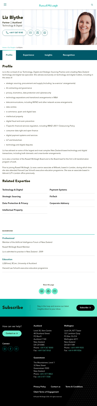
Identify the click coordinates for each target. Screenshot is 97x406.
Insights (48, 55)
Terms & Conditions (74, 387)
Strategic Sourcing (11, 197)
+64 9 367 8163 (44, 351)
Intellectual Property (12, 210)
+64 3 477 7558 (43, 377)
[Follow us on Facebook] (10, 348)
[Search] (92, 4)
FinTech (53, 197)
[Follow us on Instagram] (16, 348)
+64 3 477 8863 (46, 374)
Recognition (69, 55)
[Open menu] (5, 4)
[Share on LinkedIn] (42, 291)
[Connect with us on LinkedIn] (4, 348)
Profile (9, 55)
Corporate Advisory (59, 203)
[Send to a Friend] (55, 291)
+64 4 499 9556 (74, 351)
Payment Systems (58, 190)
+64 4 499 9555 (77, 348)
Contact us (10, 333)
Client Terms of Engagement (46, 392)
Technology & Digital (12, 190)
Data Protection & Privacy (15, 203)
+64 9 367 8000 (46, 348)
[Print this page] (48, 291)
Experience (28, 55)
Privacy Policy (40, 387)
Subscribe (84, 308)
